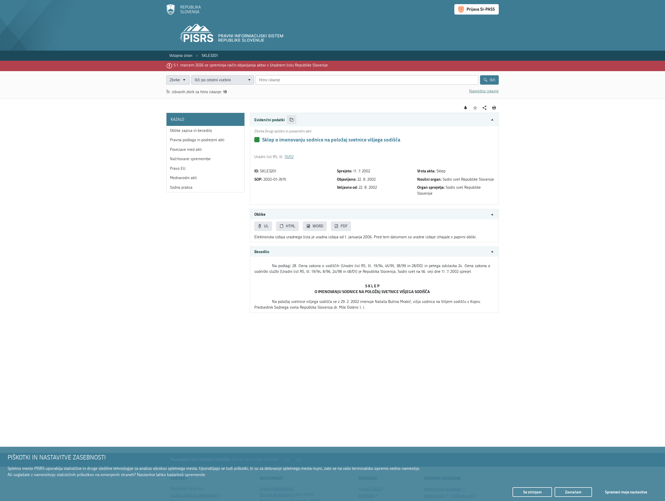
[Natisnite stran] (494, 107)
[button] (374, 120)
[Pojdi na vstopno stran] (183, 13)
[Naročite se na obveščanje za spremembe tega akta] (465, 107)
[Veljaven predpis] (257, 139)
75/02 (289, 156)
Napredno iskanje (484, 91)
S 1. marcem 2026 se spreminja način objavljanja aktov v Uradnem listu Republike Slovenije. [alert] (251, 65)
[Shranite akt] (475, 108)
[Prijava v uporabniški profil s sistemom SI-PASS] (476, 9)
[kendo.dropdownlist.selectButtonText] (249, 80)
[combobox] (222, 80)
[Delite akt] (484, 108)
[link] (180, 56)
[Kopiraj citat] (291, 120)
